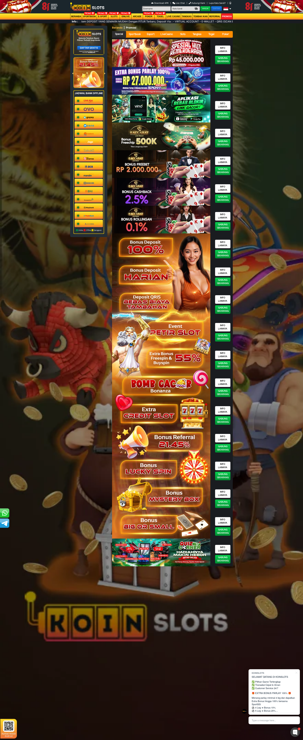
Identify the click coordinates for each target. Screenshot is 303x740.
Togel (211, 34)
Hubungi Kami (198, 3)
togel (160, 16)
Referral (214, 16)
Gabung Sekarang (223, 60)
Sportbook (89, 16)
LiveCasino (166, 34)
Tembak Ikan (200, 16)
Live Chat (180, 3)
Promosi (227, 16)
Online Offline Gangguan (90, 230)
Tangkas (187, 16)
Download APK (161, 3)
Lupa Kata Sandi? (217, 3)
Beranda (76, 16)
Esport (150, 34)
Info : (75, 21)
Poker (148, 16)
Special (119, 34)
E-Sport (102, 16)
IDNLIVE (126, 16)
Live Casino (173, 16)
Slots (114, 16)
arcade (137, 16)
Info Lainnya (222, 50)
